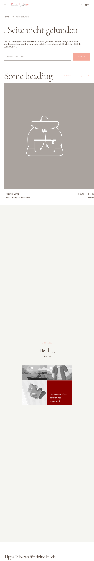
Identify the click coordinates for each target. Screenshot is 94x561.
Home (6, 17)
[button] (81, 4)
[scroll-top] (88, 555)
